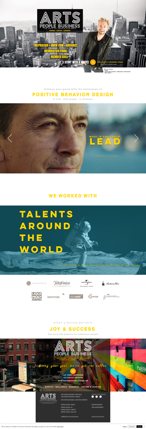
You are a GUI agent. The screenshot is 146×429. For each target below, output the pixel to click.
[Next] (136, 138)
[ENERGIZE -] (71, 169)
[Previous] (10, 138)
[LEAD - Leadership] (67, 169)
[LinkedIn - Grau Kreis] (92, 396)
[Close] (144, 426)
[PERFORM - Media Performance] (74, 169)
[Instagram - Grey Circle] (100, 396)
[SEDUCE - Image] (78, 169)
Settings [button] (125, 426)
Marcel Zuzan (108, 69)
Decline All (131, 426)
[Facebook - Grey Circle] (96, 396)
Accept (139, 426)
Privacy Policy (60, 426)
